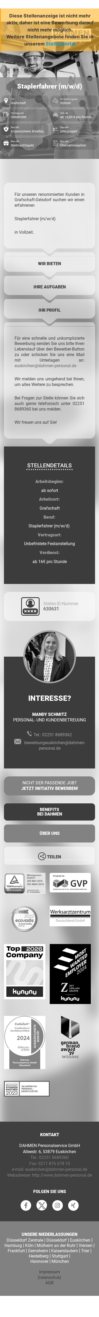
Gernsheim (38, 1250)
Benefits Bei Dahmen (49, 812)
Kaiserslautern (64, 1250)
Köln (29, 1245)
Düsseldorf (56, 1240)
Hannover (39, 1261)
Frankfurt (16, 1250)
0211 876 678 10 (54, 1163)
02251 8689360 (54, 1157)
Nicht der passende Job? (49, 785)
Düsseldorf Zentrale (25, 1240)
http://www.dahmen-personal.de (62, 1175)
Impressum (49, 1271)
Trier (85, 1250)
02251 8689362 (57, 734)
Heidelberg (39, 1256)
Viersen (85, 1245)
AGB (49, 1282)
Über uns (50, 833)
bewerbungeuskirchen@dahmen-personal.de (54, 745)
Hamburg (13, 1245)
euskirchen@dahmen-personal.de (45, 365)
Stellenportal (61, 44)
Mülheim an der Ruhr (56, 1245)
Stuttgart (60, 1256)
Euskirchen (80, 1240)
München (60, 1261)
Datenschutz (49, 1277)
